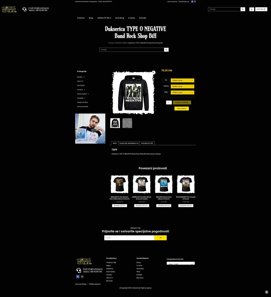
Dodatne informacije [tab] (129, 143)
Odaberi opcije (119, 205)
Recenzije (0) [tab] (147, 143)
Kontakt (142, 18)
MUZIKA (118, 43)
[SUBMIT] (160, 237)
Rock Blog (119, 18)
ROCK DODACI (82, 94)
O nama (131, 18)
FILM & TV (80, 81)
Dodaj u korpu (182, 102)
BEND (125, 43)
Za (166, 80)
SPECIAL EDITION (82, 107)
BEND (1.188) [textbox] (180, 264)
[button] (154, 72)
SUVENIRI (80, 98)
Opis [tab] (115, 143)
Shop (91, 18)
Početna (81, 18)
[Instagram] (195, 2)
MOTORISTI (81, 85)
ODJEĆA (80, 90)
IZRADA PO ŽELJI (104, 18)
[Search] (243, 9)
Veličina (166, 86)
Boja (166, 92)
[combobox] (181, 263)
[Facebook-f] (192, 2)
